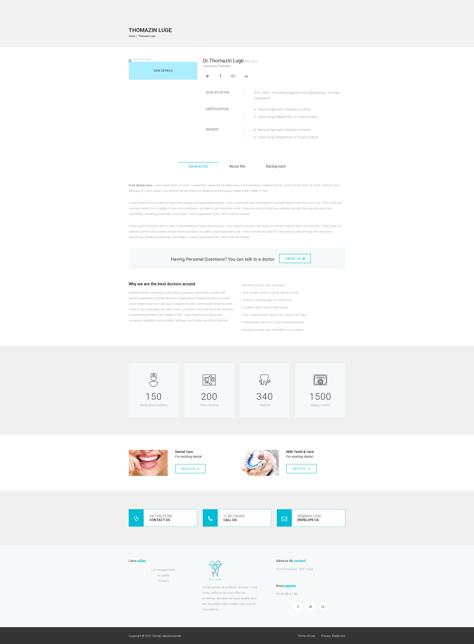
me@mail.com (309, 518)
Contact (163, 581)
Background (276, 166)
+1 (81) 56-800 (234, 518)
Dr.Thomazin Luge (223, 61)
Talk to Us (188, 468)
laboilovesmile (172, 636)
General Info (198, 166)
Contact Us (293, 258)
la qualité (163, 575)
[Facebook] (220, 76)
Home (132, 36)
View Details (163, 70)
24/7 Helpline (160, 518)
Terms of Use (306, 636)
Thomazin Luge (146, 36)
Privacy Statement (333, 636)
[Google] (233, 76)
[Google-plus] (323, 606)
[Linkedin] (246, 76)
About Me (237, 166)
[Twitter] (207, 76)
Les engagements (163, 570)
